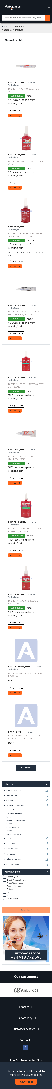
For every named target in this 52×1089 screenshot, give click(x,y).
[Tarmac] (26, 990)
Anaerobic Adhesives (14, 813)
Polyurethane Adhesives (15, 820)
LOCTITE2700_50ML (17, 155)
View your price (16, 110)
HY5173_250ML (14, 732)
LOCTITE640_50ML (16, 594)
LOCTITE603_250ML (17, 522)
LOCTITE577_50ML (16, 82)
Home (5, 26)
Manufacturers (12, 871)
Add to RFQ (15, 115)
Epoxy (8, 817)
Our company (24, 1018)
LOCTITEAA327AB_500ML (19, 667)
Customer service (24, 1029)
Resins (9, 824)
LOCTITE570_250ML (17, 305)
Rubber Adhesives (13, 827)
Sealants (9, 831)
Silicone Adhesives (13, 834)
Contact (24, 1007)
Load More (26, 768)
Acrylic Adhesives (13, 810)
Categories (10, 784)
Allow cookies (26, 1081)
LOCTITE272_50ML (16, 227)
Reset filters (26, 910)
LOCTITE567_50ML (16, 450)
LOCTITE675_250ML (17, 377)
